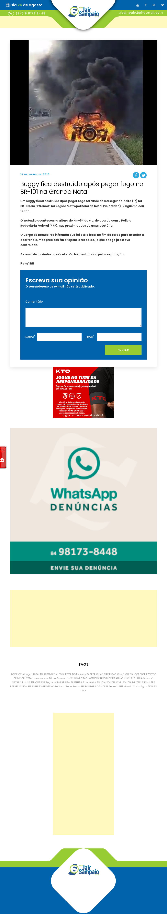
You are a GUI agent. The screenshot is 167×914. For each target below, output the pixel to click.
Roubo (76, 686)
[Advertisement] (83, 618)
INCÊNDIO (93, 678)
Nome (30, 337)
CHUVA (129, 674)
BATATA (91, 674)
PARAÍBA (65, 682)
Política (146, 682)
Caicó (99, 674)
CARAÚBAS (110, 674)
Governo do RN (65, 678)
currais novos (40, 678)
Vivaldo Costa (132, 686)
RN (29, 686)
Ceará (120, 674)
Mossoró (148, 678)
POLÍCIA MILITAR (132, 682)
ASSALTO (38, 674)
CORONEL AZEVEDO (145, 674)
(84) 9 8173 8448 (31, 13)
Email (90, 337)
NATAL (15, 682)
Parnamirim (89, 682)
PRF (153, 682)
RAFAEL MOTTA (18, 686)
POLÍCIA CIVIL (114, 682)
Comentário (34, 302)
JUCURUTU (130, 678)
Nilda (23, 682)
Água (144, 686)
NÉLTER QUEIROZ (36, 682)
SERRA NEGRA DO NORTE (94, 686)
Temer (112, 686)
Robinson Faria (63, 686)
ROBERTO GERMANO (43, 686)
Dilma (52, 678)
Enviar (123, 350)
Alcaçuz (27, 674)
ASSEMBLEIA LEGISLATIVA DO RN (61, 674)
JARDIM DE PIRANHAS (111, 678)
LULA (140, 678)
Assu (83, 674)
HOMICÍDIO (80, 678)
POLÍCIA (101, 682)
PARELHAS (76, 682)
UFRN (120, 686)
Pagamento (52, 682)
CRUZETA (26, 678)
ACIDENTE (16, 674)
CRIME (17, 678)
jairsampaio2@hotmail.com (139, 13)
